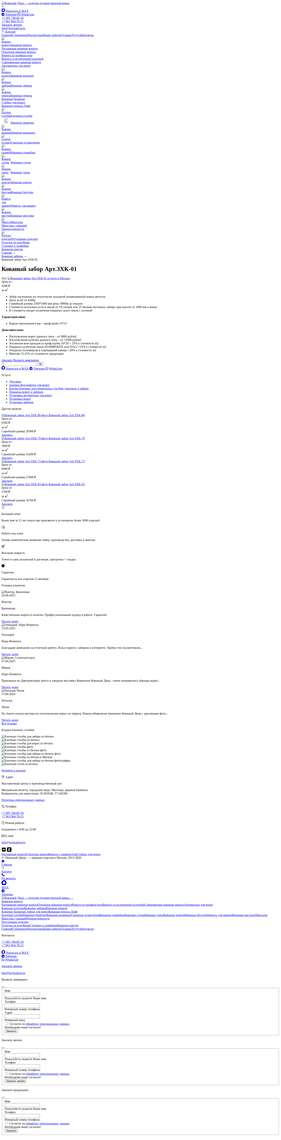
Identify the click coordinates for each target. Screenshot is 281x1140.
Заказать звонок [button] (12, 24)
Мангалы (261, 915)
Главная (7, 35)
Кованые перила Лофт (16, 105)
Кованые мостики (243, 915)
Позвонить (9, 878)
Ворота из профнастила (17, 55)
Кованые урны (154, 915)
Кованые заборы (35, 908)
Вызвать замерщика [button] (26, 360)
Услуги (76, 35)
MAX (5, 887)
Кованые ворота (12, 901)
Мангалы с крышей (14, 225)
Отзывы (66, 35)
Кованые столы (134, 915)
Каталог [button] (10, 31)
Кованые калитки (13, 908)
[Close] (71, 898)
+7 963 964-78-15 (13, 21)
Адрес (9, 1012)
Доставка (15, 381)
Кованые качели (174, 915)
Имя (7, 990)
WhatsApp (27, 14)
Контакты (87, 35)
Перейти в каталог (14, 770)
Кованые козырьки (58, 915)
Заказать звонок (15, 1081)
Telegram (11, 14)
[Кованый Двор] (35, 3)
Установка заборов (21, 402)
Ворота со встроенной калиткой (22, 58)
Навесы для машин (219, 915)
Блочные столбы (12, 915)
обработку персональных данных (47, 1023)
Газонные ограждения (85, 915)
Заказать (7, 435)
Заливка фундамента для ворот (29, 385)
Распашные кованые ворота (20, 48)
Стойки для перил (13, 102)
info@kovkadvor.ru (13, 28)
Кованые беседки (196, 915)
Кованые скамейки (112, 915)
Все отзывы (9, 723)
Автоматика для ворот (16, 65)
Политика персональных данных (23, 800)
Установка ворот (20, 398)
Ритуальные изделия (15, 922)
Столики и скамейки (15, 245)
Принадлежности (13, 229)
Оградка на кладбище (16, 242)
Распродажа (35, 35)
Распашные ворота (14, 854)
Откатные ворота (37, 854)
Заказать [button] (7, 360)
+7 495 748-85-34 (13, 18)
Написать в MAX (17, 11)
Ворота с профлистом (63, 854)
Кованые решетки (34, 915)
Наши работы (52, 35)
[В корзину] (40, 364)
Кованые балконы (13, 99)
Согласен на (39, 1023)
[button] (3, 6)
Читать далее (10, 621)
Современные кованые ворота (21, 62)
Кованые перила (56, 908)
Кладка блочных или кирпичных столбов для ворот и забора (49, 388)
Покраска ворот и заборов (26, 392)
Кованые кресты (12, 249)
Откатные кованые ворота (19, 52)
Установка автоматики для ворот (30, 395)
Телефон (10, 1001)
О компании (20, 35)
